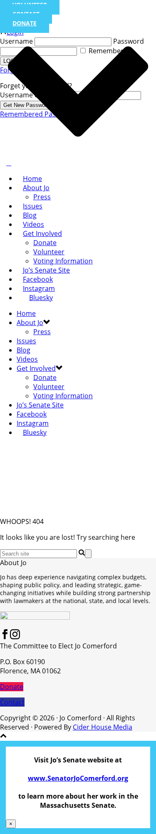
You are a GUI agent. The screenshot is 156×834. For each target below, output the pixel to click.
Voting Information (63, 261)
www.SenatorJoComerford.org (78, 778)
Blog (30, 215)
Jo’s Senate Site (46, 270)
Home (32, 178)
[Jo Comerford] (8, 162)
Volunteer (48, 251)
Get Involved (42, 233)
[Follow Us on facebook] (5, 636)
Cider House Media (102, 727)
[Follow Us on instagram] (15, 636)
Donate (45, 242)
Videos (33, 224)
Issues (32, 206)
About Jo (36, 187)
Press (42, 196)
